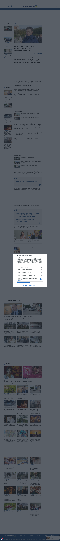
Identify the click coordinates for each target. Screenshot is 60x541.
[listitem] (30, 267)
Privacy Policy (35, 285)
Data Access (30, 285)
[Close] (45, 255)
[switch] (41, 269)
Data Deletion (25, 285)
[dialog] (30, 270)
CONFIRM (23, 282)
